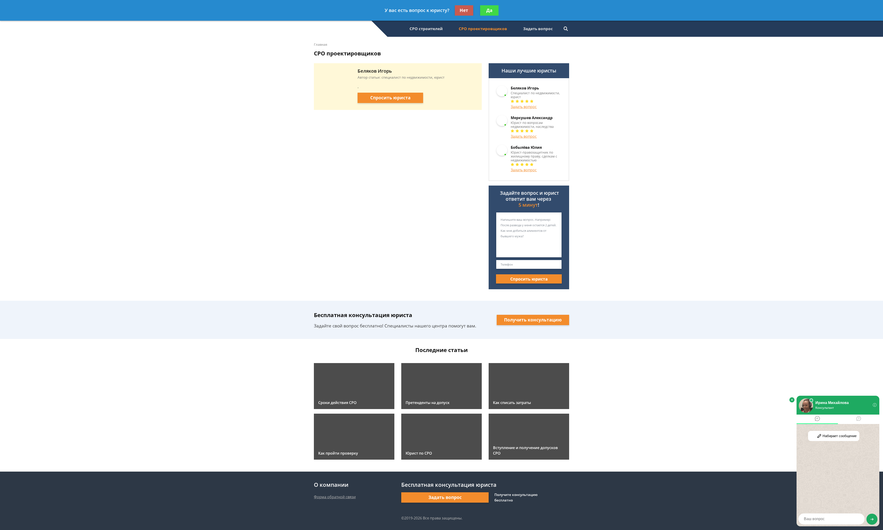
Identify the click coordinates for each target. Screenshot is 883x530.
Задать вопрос (538, 28)
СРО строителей (426, 28)
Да (489, 10)
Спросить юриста (390, 98)
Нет (464, 10)
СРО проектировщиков (483, 28)
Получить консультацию (533, 320)
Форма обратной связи (335, 496)
